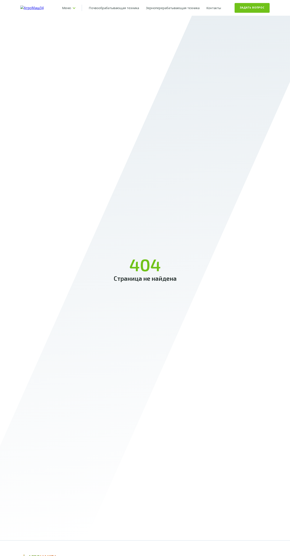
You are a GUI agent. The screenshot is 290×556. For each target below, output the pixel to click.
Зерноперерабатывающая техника (173, 8)
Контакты (213, 8)
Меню (66, 8)
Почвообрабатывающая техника (114, 8)
